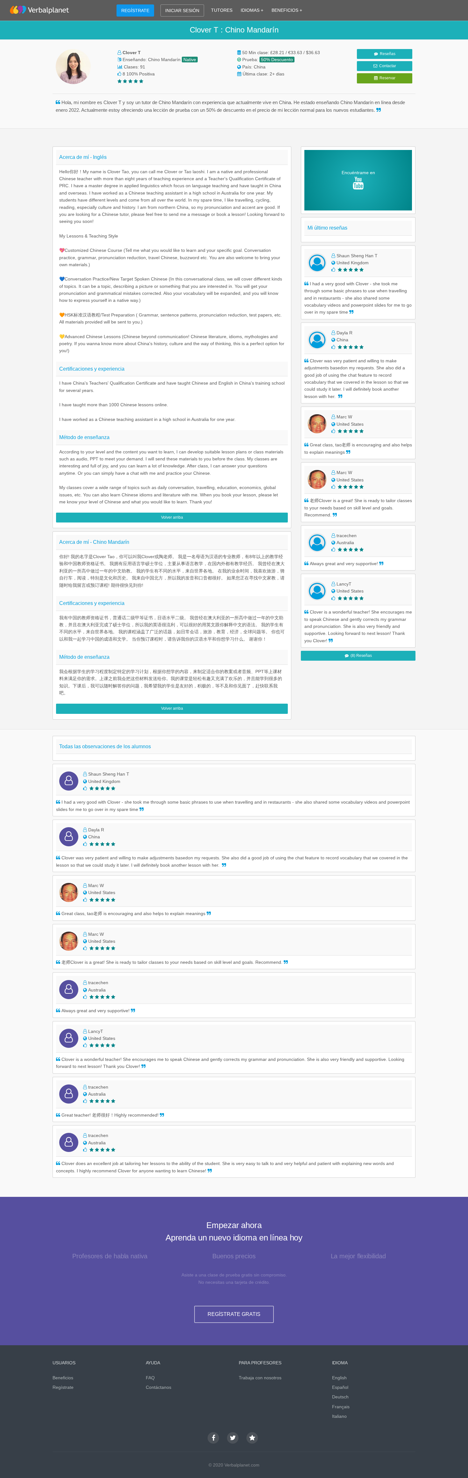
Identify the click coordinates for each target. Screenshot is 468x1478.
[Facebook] (213, 1438)
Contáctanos (158, 1387)
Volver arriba (172, 517)
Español (340, 1387)
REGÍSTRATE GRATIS (234, 1314)
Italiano (339, 1416)
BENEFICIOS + (287, 10)
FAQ (150, 1377)
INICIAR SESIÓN (182, 10)
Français (341, 1406)
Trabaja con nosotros (260, 1377)
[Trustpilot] (252, 1438)
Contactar (386, 66)
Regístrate (63, 1387)
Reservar (386, 78)
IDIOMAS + (252, 10)
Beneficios (63, 1377)
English (339, 1377)
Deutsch (340, 1396)
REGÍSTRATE (135, 10)
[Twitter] (232, 1438)
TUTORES (221, 10)
